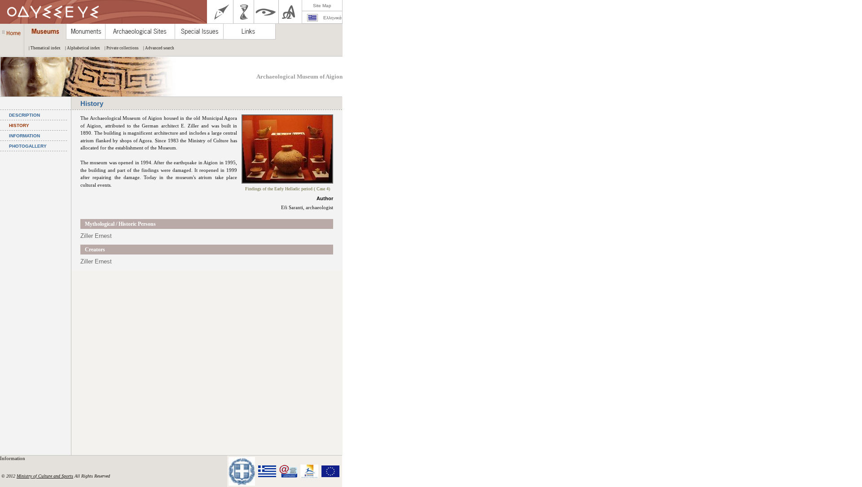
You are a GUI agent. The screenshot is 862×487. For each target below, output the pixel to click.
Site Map (322, 5)
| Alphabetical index (82, 48)
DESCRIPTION (24, 115)
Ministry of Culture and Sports (45, 476)
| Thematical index (45, 48)
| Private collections (122, 48)
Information (13, 458)
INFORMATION (24, 135)
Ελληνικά (332, 17)
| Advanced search (158, 48)
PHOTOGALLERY (28, 146)
